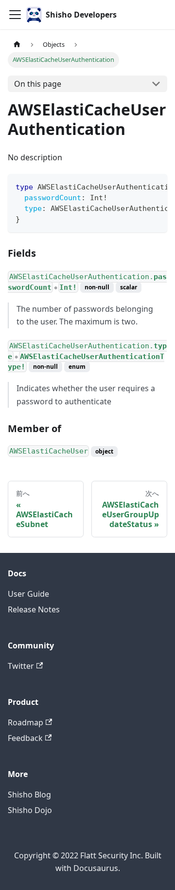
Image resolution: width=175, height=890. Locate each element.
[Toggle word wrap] (137, 186)
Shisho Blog (29, 794)
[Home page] (17, 44)
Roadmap (25, 722)
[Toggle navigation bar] (15, 14)
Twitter (21, 666)
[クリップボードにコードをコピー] (155, 186)
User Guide (28, 593)
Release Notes (34, 609)
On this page (37, 83)
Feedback (25, 738)
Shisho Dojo (30, 810)
